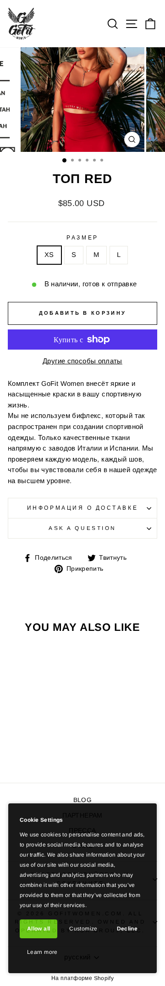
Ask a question (82, 528)
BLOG (82, 800)
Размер (82, 237)
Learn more (42, 952)
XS (49, 254)
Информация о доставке (82, 508)
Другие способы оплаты (82, 361)
